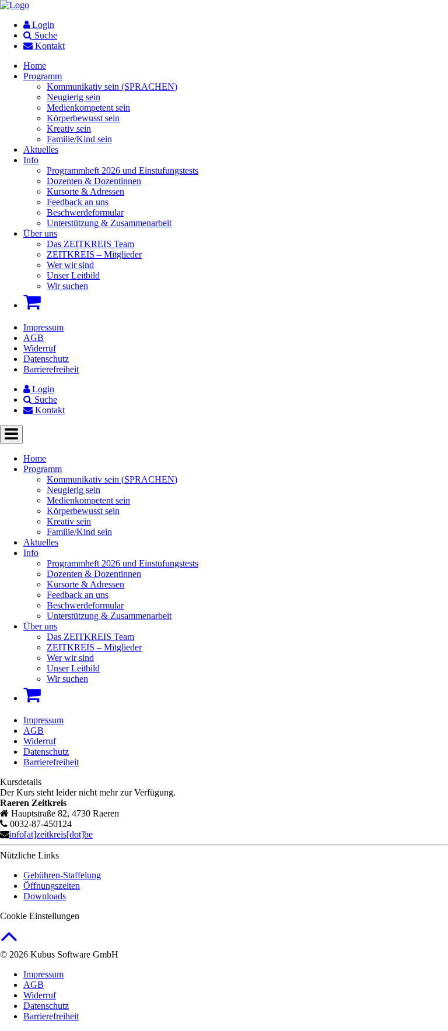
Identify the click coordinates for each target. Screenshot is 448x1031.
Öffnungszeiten (51, 886)
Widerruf (39, 348)
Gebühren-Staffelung (62, 875)
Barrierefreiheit (51, 369)
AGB (33, 338)
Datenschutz (46, 359)
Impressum (43, 327)
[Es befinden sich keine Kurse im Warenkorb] (32, 301)
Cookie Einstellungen (39, 916)
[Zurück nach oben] (9, 942)
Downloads (44, 896)
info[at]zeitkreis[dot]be (51, 834)
